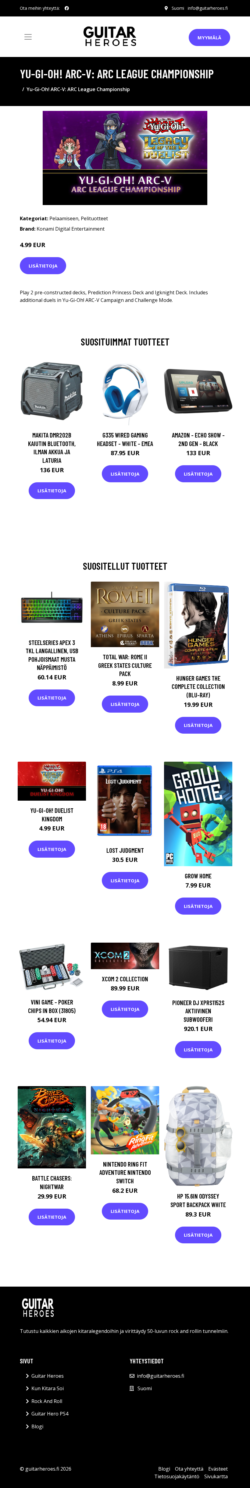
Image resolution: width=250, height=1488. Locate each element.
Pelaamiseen (63, 218)
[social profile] (66, 8)
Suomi (178, 8)
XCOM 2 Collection (125, 979)
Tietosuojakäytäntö (176, 1476)
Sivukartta (216, 1476)
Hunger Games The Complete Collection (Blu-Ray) (198, 686)
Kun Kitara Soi (47, 1388)
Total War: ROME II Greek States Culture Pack (125, 665)
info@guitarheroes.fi (208, 8)
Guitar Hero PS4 (49, 1413)
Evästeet (218, 1468)
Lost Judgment (125, 850)
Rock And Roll (46, 1401)
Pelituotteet (94, 218)
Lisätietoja (43, 266)
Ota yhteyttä (189, 1468)
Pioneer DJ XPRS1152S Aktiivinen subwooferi (198, 1011)
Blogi (37, 1426)
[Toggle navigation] (28, 37)
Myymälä (209, 37)
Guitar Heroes (47, 1376)
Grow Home (198, 876)
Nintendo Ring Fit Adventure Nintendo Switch (125, 1172)
